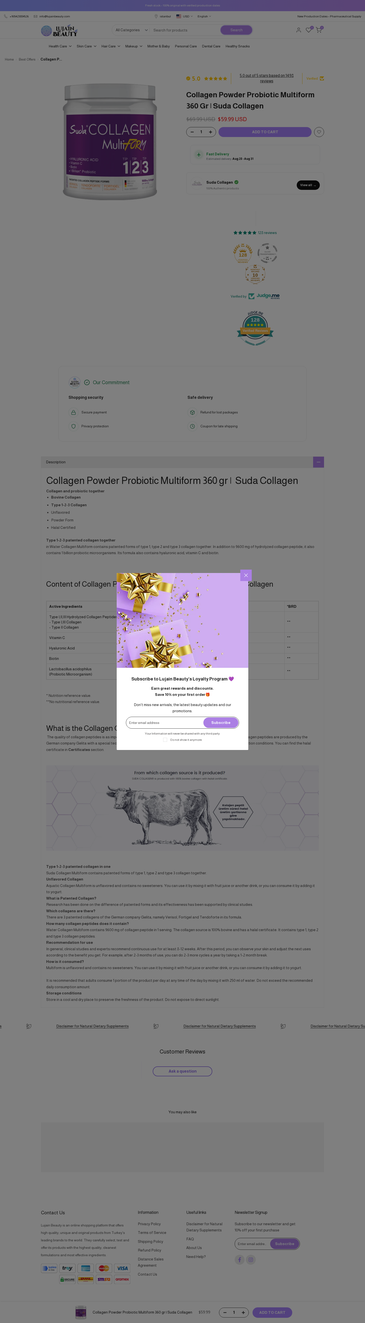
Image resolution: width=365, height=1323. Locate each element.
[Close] (246, 575)
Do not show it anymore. (186, 740)
